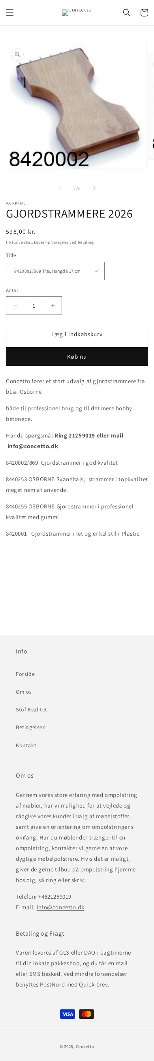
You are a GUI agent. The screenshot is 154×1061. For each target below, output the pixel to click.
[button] (10, 12)
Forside (25, 674)
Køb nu (77, 356)
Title (11, 255)
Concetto (85, 1046)
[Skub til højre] (94, 188)
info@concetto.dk (61, 907)
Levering (42, 242)
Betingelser (30, 727)
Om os (24, 691)
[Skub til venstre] (59, 188)
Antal (12, 290)
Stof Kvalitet (31, 709)
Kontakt (26, 745)
